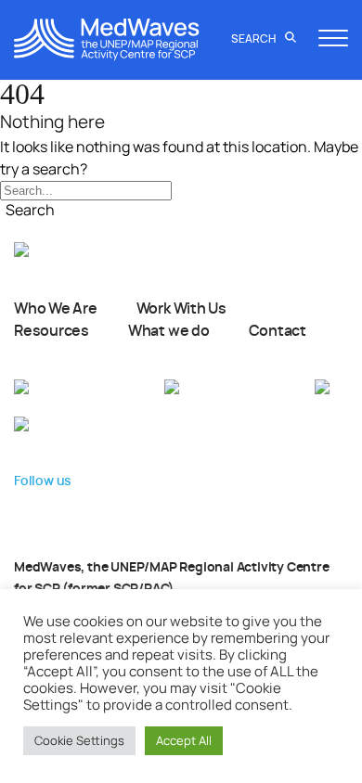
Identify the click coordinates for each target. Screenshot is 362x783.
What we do (169, 331)
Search (254, 39)
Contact (277, 331)
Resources (51, 331)
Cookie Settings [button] (79, 740)
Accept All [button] (184, 740)
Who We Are (55, 309)
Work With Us (181, 309)
